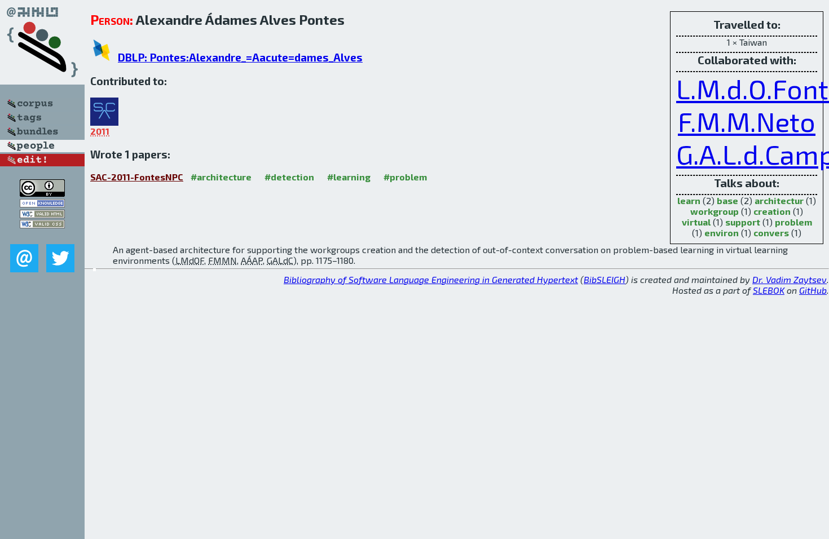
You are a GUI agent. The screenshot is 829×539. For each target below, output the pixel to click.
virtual (696, 222)
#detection (289, 176)
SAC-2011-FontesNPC (136, 176)
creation (772, 211)
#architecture (221, 176)
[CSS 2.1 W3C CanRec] (42, 236)
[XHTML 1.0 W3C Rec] (42, 214)
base (727, 200)
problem (793, 222)
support (742, 222)
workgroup (714, 211)
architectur (779, 200)
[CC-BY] (42, 193)
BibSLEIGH (604, 279)
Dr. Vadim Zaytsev (789, 279)
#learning (349, 176)
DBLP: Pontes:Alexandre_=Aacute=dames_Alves (240, 57)
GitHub (813, 290)
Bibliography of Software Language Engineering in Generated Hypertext (431, 279)
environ (721, 232)
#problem (405, 176)
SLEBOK (768, 290)
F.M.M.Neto (746, 121)
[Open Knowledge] (42, 203)
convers (771, 232)
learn (688, 200)
